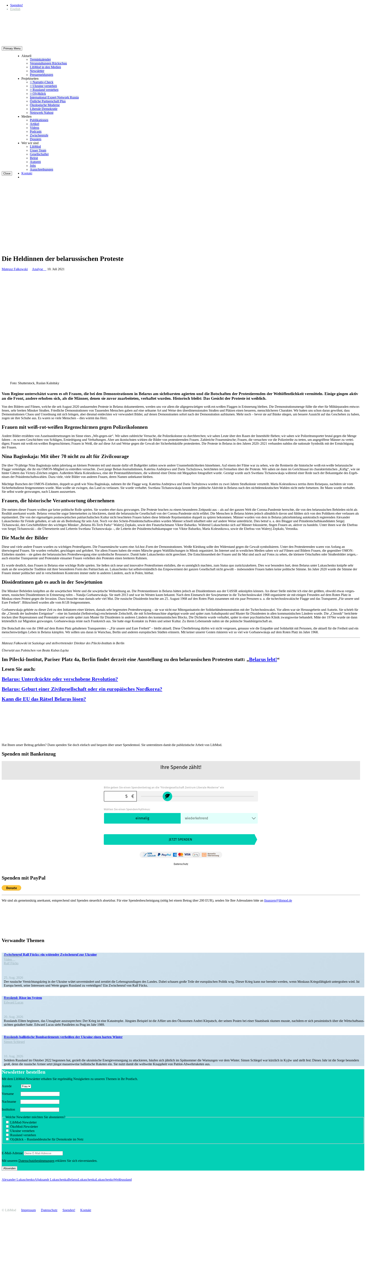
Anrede (11, 1086)
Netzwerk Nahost (41, 112)
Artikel (34, 124)
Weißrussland (123, 1179)
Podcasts (36, 131)
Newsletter (37, 71)
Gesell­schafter (39, 154)
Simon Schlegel (14, 1042)
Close (6, 173)
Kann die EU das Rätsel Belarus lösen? (44, 699)
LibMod (35, 146)
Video (9, 959)
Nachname (10, 1101)
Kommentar (13, 955)
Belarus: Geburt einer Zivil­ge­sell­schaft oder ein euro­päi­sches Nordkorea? (82, 689)
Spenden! (16, 5)
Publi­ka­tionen (39, 120)
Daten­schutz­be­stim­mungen (36, 1160)
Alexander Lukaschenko (18, 1179)
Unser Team (38, 150)
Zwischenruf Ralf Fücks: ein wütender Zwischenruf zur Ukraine (50, 954)
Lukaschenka (87, 1179)
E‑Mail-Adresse (12, 1153)
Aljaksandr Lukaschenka (51, 1179)
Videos (34, 127)
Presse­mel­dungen (41, 75)
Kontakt (26, 173)
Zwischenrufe (39, 135)
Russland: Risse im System (23, 998)
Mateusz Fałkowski (15, 269)
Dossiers (35, 139)
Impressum (28, 1210)
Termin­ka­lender (40, 59)
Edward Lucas (13, 1002)
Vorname (11, 1094)
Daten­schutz (49, 1210)
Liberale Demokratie (43, 109)
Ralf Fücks (11, 963)
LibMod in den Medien (45, 67)
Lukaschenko (105, 1179)
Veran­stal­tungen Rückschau (48, 63)
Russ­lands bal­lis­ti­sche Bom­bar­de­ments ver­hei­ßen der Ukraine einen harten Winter (63, 1037)
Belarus (73, 1179)
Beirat (34, 158)
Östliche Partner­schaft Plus (48, 101)
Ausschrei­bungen (41, 169)
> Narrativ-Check (41, 82)
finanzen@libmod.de (278, 900)
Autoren (35, 162)
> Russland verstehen (44, 90)
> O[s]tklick (38, 93)
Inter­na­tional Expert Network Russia (54, 97)
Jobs (33, 165)
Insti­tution (10, 1109)
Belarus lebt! (263, 659)
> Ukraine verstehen (43, 86)
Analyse (39, 269)
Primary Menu (12, 48)
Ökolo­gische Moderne (45, 105)
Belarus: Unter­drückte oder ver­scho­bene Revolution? (60, 679)
